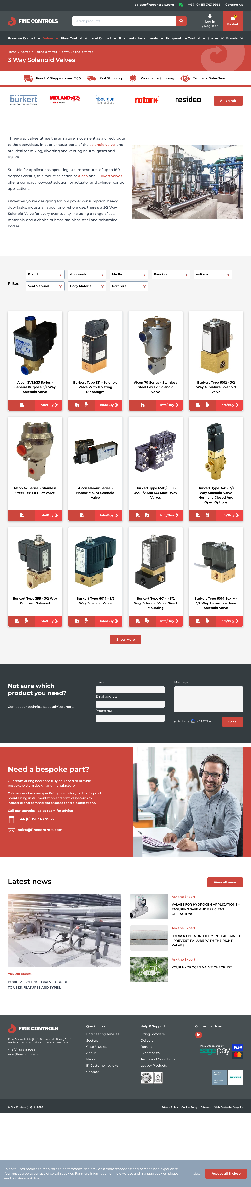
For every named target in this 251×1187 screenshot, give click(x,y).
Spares (213, 38)
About (91, 1053)
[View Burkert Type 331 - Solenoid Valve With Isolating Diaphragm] (95, 345)
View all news (225, 882)
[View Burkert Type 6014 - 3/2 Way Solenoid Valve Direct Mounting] (155, 562)
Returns (147, 1047)
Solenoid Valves (46, 52)
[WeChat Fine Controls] (181, 6)
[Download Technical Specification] (21, 405)
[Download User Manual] (86, 405)
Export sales (150, 1053)
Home (12, 52)
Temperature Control (183, 38)
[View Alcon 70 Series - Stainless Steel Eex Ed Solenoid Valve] (155, 345)
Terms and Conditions (158, 1059)
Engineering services (102, 1034)
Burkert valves (109, 176)
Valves (48, 38)
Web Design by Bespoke (228, 1107)
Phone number (108, 711)
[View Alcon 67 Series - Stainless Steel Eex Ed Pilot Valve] (35, 451)
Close (196, 1173)
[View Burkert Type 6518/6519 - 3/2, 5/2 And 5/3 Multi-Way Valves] (155, 451)
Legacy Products (154, 1065)
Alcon (83, 176)
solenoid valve (102, 145)
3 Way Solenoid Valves (77, 52)
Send (232, 722)
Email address (107, 696)
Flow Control (72, 38)
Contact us (234, 4)
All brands (228, 101)
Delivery (147, 1040)
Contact (92, 1072)
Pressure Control (22, 38)
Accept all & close (226, 1173)
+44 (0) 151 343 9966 (204, 4)
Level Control (101, 38)
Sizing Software (153, 1034)
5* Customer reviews (102, 1065)
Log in (210, 21)
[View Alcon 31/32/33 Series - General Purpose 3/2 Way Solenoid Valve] (35, 345)
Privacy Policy (169, 1107)
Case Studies (96, 1047)
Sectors (92, 1040)
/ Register (210, 26)
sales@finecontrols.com (154, 4)
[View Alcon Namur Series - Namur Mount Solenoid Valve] (95, 451)
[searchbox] (124, 21)
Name (100, 682)
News (90, 1059)
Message (181, 682)
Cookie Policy (189, 1107)
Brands (232, 38)
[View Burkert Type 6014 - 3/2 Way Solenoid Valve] (95, 561)
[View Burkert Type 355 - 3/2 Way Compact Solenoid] (35, 561)
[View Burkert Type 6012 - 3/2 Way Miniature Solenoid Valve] (216, 345)
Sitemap (206, 1107)
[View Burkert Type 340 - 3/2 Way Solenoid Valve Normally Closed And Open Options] (216, 451)
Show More (125, 639)
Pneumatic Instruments (139, 38)
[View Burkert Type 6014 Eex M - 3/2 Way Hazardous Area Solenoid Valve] (216, 562)
